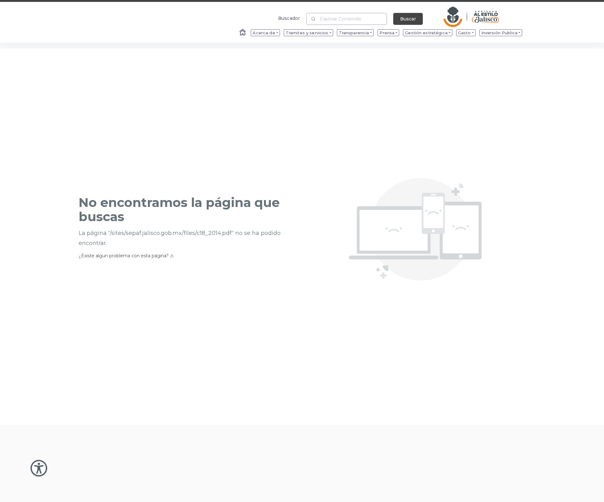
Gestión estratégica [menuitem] (426, 32)
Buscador (289, 18)
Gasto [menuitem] (464, 32)
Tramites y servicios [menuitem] (307, 32)
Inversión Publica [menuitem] (499, 32)
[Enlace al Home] (243, 32)
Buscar (408, 19)
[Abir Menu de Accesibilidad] (39, 468)
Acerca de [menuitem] (264, 32)
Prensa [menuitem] (386, 32)
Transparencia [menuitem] (354, 32)
